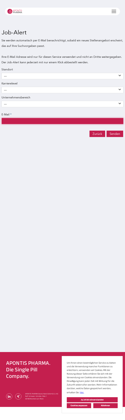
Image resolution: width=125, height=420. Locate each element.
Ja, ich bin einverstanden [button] (92, 400)
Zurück (97, 134)
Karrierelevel (10, 83)
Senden (115, 134)
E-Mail (7, 114)
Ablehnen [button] (105, 405)
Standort (7, 69)
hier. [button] (82, 392)
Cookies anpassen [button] (79, 405)
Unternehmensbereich (16, 97)
